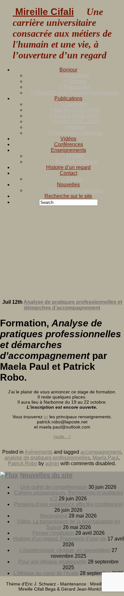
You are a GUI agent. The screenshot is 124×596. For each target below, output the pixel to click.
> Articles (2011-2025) (75, 121)
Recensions (53, 515)
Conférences (68, 144)
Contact (68, 173)
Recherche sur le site (68, 196)
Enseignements (68, 150)
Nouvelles (68, 184)
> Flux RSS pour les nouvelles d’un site (74, 92)
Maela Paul (105, 457)
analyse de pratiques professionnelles (47, 457)
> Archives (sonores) (75, 161)
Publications (68, 98)
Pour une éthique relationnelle (52, 561)
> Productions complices (74, 133)
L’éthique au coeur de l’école (46, 573)
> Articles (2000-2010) (75, 115)
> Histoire (75, 127)
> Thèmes (75, 81)
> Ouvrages (75, 104)
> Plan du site (74, 87)
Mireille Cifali (43, 11)
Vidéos (68, 138)
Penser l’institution (53, 533)
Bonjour (68, 69)
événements (38, 452)
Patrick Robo (22, 463)
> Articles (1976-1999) (75, 110)
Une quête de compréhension (53, 487)
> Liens (74, 179)
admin (52, 463)
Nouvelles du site (46, 475)
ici (46, 416)
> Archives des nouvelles (75, 190)
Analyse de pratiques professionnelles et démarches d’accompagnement (73, 304)
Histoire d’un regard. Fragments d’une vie (59, 538)
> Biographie (74, 75)
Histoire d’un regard (68, 167)
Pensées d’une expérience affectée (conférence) (68, 504)
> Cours (75, 156)
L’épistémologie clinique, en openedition (64, 550)
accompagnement (100, 452)
